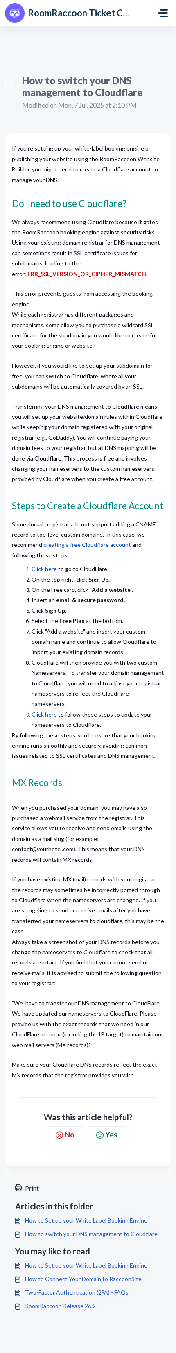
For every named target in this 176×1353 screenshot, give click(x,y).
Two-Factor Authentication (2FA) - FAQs (77, 1292)
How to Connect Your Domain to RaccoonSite (83, 1278)
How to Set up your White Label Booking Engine (86, 1220)
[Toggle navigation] (163, 13)
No (69, 1134)
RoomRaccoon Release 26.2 (60, 1305)
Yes (111, 1134)
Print (32, 1188)
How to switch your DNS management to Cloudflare (91, 1233)
